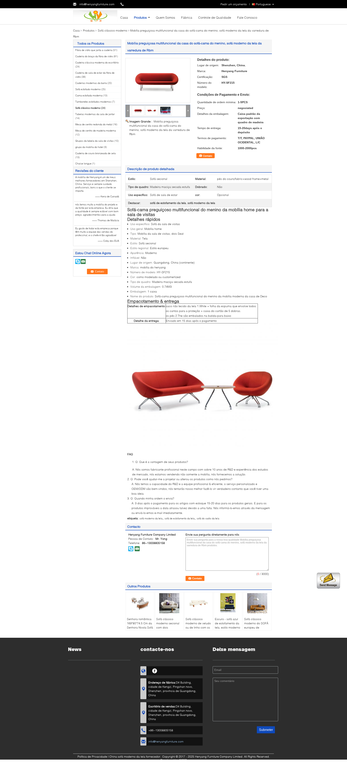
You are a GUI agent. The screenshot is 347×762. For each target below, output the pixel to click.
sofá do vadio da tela (208, 518)
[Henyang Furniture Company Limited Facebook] (154, 670)
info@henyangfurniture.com (96, 4)
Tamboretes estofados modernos (93, 101)
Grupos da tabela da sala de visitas (94, 140)
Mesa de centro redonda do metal (93, 124)
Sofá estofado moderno (88, 89)
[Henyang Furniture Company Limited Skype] (131, 548)
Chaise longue (83, 163)
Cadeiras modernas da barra (91, 83)
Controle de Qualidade (214, 17)
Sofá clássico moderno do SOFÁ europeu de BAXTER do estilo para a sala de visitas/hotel (256, 629)
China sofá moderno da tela (127, 756)
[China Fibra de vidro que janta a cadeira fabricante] (95, 16)
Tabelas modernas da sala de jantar (95, 114)
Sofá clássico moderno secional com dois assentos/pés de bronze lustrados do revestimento (169, 629)
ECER (183, 760)
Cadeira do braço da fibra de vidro (94, 56)
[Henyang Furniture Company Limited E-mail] (137, 548)
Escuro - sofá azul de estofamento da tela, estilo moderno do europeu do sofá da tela (227, 627)
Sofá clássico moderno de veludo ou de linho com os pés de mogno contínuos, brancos (198, 627)
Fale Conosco (247, 17)
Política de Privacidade (92, 756)
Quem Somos (165, 17)
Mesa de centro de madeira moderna (95, 130)
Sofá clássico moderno (112, 30)
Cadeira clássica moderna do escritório (97, 62)
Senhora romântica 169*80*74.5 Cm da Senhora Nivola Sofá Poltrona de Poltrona (140, 627)
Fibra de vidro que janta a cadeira (93, 50)
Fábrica (186, 17)
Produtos (140, 17)
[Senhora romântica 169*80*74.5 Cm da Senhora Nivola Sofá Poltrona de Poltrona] (140, 603)
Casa (124, 17)
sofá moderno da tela (150, 518)
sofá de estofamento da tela (179, 518)
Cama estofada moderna (88, 95)
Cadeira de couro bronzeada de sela (95, 153)
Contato (207, 155)
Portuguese (263, 4)
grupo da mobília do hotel (89, 147)
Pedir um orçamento (233, 4)
